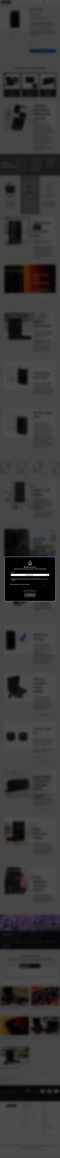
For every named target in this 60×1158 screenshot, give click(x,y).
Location (12, 572)
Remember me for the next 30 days (20, 584)
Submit (44, 584)
